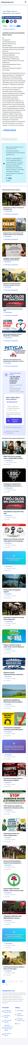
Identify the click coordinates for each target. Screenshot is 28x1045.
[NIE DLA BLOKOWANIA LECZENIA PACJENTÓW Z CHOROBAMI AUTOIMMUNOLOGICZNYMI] (14, 331)
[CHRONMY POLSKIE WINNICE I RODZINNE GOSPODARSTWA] (14, 255)
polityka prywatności (9, 29)
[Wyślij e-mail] (11, 21)
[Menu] (25, 2)
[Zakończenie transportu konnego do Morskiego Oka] (14, 204)
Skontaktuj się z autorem (10, 139)
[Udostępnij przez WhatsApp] (3, 21)
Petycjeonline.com (7, 2)
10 (6, 984)
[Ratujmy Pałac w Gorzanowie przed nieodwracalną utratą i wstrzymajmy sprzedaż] (14, 229)
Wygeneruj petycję (15, 420)
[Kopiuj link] (15, 21)
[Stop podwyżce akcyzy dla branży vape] (14, 305)
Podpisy (15, 26)
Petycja (5, 26)
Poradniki (5, 1007)
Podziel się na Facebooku (13, 18)
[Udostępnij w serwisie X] (7, 21)
